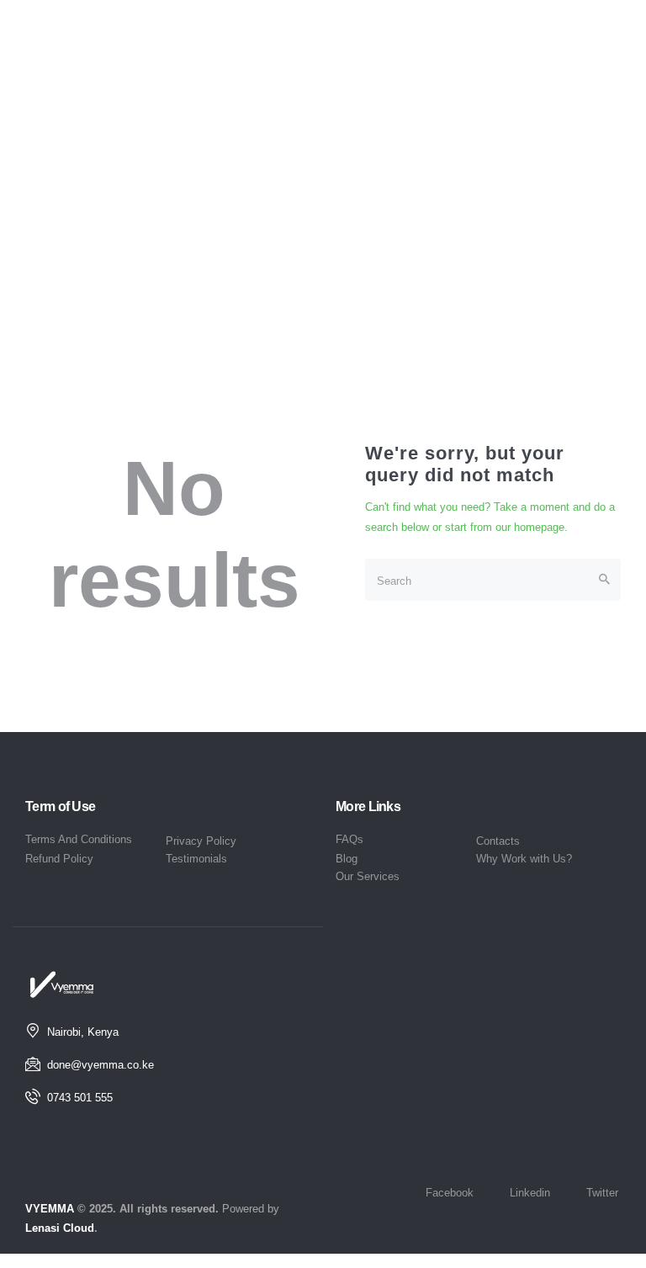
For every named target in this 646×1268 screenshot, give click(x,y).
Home (289, 241)
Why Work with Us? (524, 858)
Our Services (368, 876)
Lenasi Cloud (59, 1228)
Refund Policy (59, 858)
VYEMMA (49, 1208)
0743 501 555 (80, 1097)
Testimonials (196, 858)
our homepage (529, 527)
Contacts (498, 841)
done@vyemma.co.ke (100, 1064)
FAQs (349, 839)
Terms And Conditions (78, 839)
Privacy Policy (201, 841)
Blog (346, 858)
